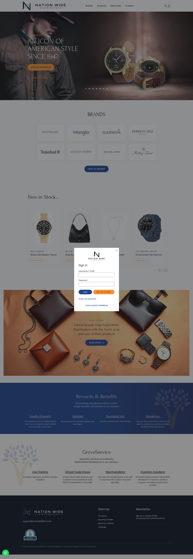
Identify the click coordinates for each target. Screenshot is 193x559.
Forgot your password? (87, 299)
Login (85, 292)
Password (83, 280)
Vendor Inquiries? (96, 305)
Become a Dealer (104, 292)
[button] (5, 553)
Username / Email (86, 271)
